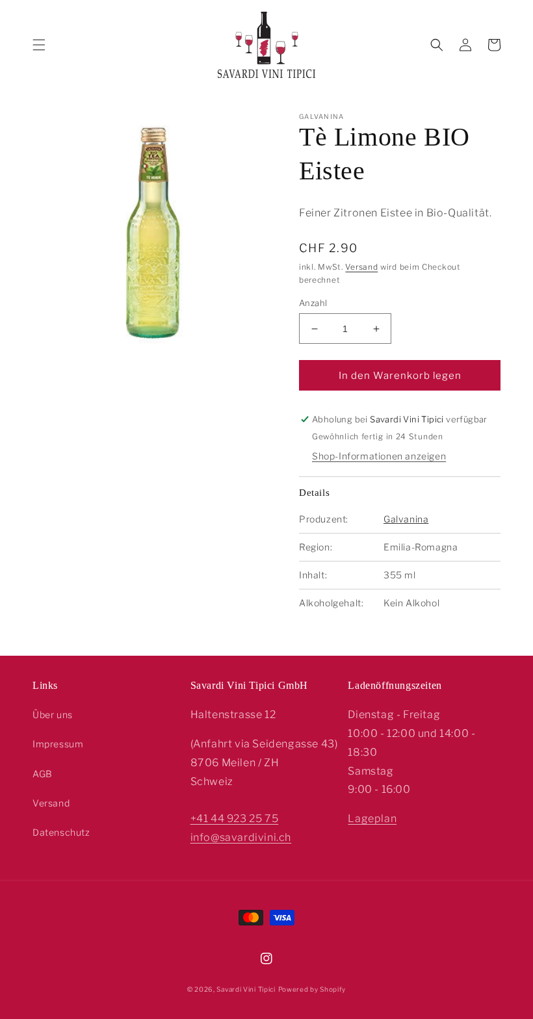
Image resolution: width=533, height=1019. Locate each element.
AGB (42, 773)
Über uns (52, 714)
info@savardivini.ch (240, 837)
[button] (39, 45)
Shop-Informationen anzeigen (379, 455)
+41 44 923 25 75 (234, 818)
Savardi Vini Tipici (245, 989)
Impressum (57, 743)
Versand (361, 267)
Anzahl (313, 303)
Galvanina (406, 518)
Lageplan (372, 818)
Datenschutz (61, 832)
